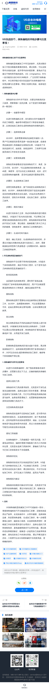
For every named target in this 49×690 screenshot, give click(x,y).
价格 (15, 9)
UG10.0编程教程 (11, 549)
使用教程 (36, 9)
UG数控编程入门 (37, 554)
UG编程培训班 (36, 558)
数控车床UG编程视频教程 (35, 563)
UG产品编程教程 (11, 554)
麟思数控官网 (24, 570)
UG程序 (8, 558)
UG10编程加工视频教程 (29, 549)
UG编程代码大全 (21, 558)
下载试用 (5, 9)
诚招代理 (25, 9)
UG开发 (24, 554)
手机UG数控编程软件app (14, 563)
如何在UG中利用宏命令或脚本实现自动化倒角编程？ (11, 605)
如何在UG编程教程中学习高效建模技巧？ (38, 605)
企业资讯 (34, 47)
